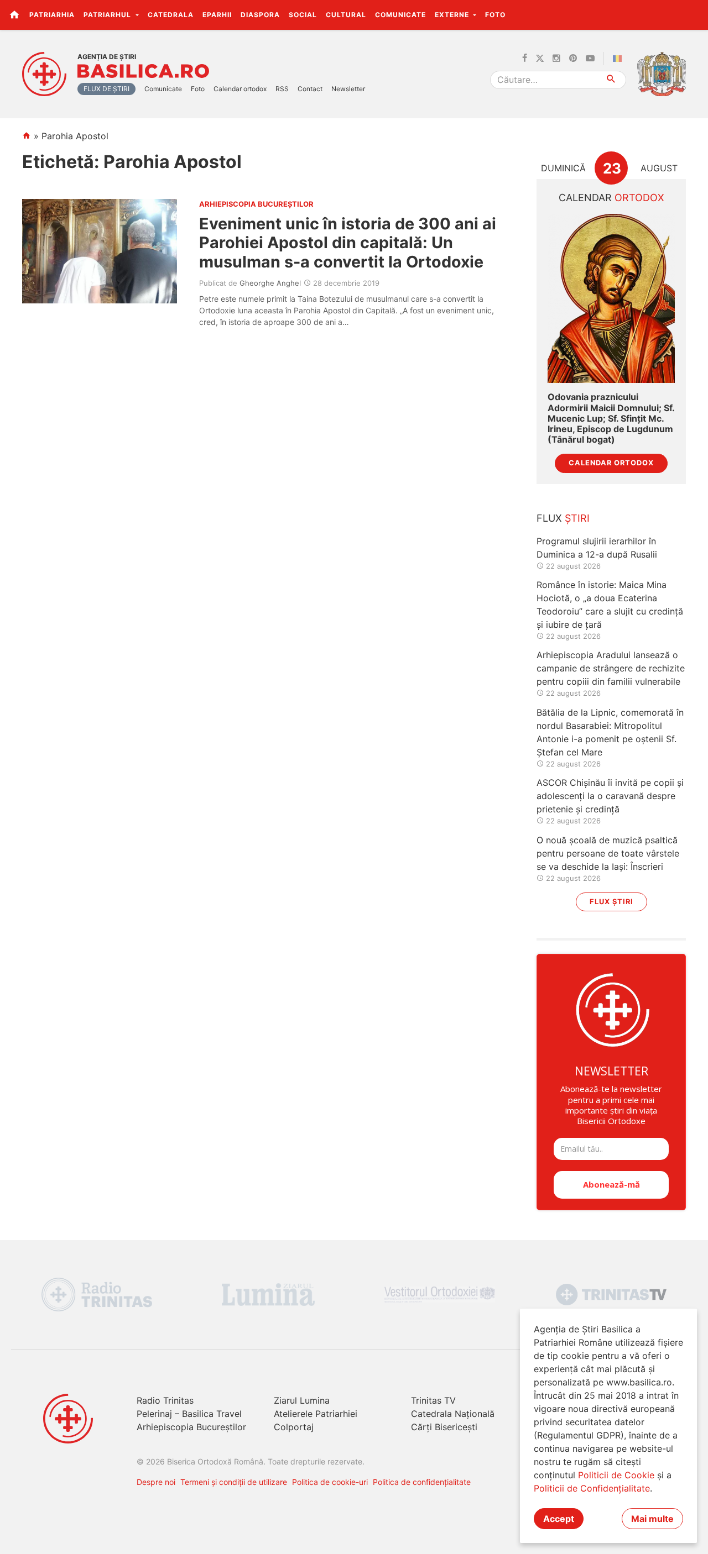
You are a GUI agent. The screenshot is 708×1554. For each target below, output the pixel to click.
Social (303, 15)
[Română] (619, 58)
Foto (495, 15)
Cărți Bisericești (444, 1426)
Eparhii (217, 15)
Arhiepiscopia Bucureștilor (191, 1426)
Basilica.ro (143, 71)
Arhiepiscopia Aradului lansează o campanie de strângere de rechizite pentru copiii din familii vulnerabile (611, 668)
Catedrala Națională (452, 1413)
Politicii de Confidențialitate (592, 1488)
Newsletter (348, 89)
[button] (693, 14)
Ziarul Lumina (302, 1400)
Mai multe (652, 1518)
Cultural (346, 15)
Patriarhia (52, 15)
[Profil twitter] (539, 58)
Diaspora (260, 15)
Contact (310, 89)
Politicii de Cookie (616, 1475)
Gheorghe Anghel (270, 283)
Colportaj (294, 1426)
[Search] (611, 80)
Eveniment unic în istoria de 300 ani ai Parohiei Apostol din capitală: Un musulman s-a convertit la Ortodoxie (347, 242)
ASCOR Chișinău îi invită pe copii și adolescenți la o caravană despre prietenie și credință (610, 796)
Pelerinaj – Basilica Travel (189, 1413)
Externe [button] (453, 15)
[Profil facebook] (524, 58)
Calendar (611, 197)
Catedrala (171, 15)
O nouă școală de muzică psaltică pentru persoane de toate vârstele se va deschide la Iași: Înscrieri (608, 853)
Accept (558, 1518)
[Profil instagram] (556, 58)
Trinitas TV (433, 1400)
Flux (563, 518)
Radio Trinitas (165, 1400)
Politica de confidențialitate (422, 1482)
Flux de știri (106, 89)
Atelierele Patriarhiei (315, 1413)
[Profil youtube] (590, 58)
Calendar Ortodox (611, 463)
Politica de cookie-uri (330, 1482)
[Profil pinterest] (573, 58)
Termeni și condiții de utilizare (233, 1482)
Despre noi (156, 1482)
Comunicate (400, 15)
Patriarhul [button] (108, 15)
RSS (282, 89)
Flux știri (611, 901)
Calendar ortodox (240, 89)
